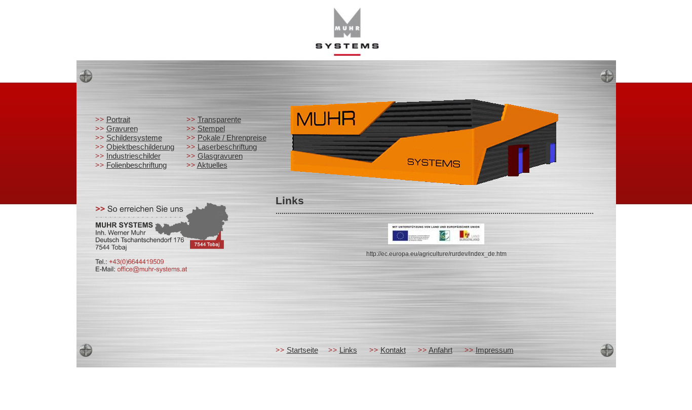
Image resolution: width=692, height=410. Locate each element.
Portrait (118, 119)
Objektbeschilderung (140, 146)
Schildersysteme (134, 137)
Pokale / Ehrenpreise (232, 137)
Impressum (495, 350)
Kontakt (393, 350)
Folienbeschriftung (136, 165)
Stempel (211, 128)
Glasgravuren (220, 156)
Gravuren (122, 128)
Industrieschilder (133, 156)
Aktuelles (212, 165)
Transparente (219, 119)
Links (348, 350)
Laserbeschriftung (227, 146)
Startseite (302, 350)
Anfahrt (440, 350)
